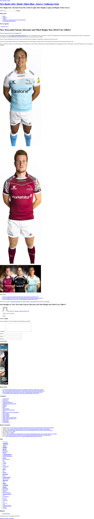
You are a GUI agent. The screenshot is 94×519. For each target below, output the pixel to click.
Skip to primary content (5, 0)
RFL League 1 (6, 413)
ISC (4, 469)
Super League (6, 419)
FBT (3, 460)
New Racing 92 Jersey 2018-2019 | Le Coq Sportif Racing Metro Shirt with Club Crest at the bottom (29, 435)
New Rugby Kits (17, 33)
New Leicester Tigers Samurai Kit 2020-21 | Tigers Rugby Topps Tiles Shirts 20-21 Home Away (24, 390)
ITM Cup (5, 405)
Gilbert (27, 301)
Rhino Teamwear (6, 492)
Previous (2, 26)
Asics (4, 445)
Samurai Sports (7, 494)
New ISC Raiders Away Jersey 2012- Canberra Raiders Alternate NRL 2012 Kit (20, 299)
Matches (4, 406)
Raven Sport (5, 489)
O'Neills (5, 485)
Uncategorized (6, 422)
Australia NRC (6, 398)
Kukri (4, 475)
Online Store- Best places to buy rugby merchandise (14, 19)
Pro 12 (4, 411)
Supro (4, 501)
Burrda (5, 452)
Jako (3, 470)
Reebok (4, 491)
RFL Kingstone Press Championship (11, 412)
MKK (4, 481)
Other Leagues (6, 408)
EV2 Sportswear (6, 459)
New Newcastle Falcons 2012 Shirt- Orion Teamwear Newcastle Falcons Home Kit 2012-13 (23, 298)
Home (4, 16)
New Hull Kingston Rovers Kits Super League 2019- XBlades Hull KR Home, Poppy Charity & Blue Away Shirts (32, 433)
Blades (5, 447)
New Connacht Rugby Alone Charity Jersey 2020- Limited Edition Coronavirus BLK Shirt (22, 392)
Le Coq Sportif (6, 478)
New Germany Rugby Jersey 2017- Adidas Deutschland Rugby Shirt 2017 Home (24, 436)
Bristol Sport (5, 451)
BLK (5, 449)
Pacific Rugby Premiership (8, 410)
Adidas (5, 443)
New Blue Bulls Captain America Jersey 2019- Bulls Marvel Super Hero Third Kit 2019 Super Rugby (30, 430)
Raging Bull (5, 488)
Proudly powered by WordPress (7, 518)
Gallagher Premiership (16, 301)
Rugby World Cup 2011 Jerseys (10, 417)
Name (1, 333)
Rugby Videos (6, 416)
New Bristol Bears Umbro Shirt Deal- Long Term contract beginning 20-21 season (21, 393)
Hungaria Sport (6, 466)
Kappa (4, 472)
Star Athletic (5, 499)
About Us (5, 17)
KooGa (5, 474)
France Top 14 (6, 401)
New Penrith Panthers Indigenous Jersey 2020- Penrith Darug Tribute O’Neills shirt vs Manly (23, 389)
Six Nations (6, 496)
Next (7, 26)
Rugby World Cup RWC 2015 (9, 418)
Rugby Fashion (6, 414)
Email (1, 336)
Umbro (4, 504)
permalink (47, 301)
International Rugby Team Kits (9, 403)
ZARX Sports (5, 507)
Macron (5, 480)
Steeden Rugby (5, 500)
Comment (2, 331)
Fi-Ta (4, 462)
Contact (4, 18)
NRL (4, 407)
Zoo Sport (5, 508)
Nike (4, 483)
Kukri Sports (6, 477)
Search (1, 10)
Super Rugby (6, 421)
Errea (4, 458)
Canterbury (7, 454)
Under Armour (7, 505)
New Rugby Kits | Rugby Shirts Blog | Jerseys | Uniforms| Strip (29, 4)
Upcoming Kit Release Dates (9, 21)
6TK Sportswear (5, 441)
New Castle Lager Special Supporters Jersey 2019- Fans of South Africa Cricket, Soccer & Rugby (32, 427)
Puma (5, 487)
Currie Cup (5, 400)
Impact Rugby (5, 467)
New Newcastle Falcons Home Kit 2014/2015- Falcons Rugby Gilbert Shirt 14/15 (21, 296)
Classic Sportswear (7, 456)
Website (1, 338)
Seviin (4, 495)
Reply (4, 315)
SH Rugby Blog (6, 513)
